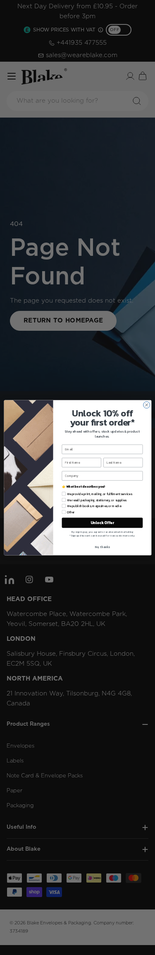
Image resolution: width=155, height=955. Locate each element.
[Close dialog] (146, 405)
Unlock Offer (102, 522)
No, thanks (102, 546)
